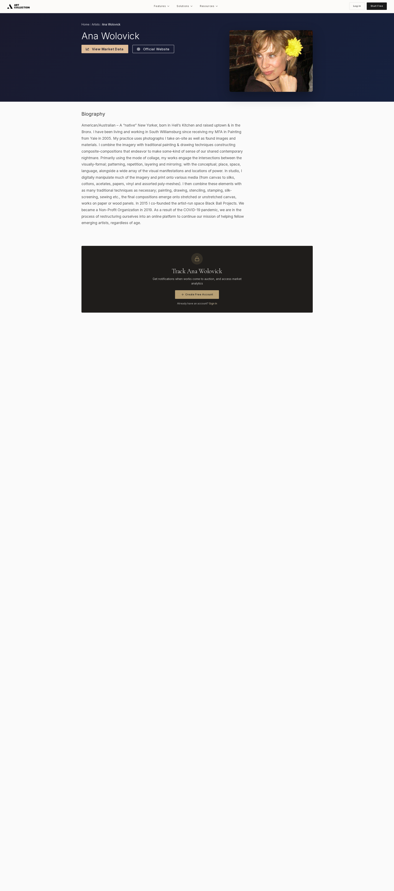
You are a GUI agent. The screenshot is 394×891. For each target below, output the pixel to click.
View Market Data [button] (107, 49)
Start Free (377, 6)
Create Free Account (199, 294)
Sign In (213, 303)
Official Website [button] (156, 49)
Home (85, 24)
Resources (207, 6)
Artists (96, 24)
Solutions (183, 6)
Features (160, 6)
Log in (357, 6)
